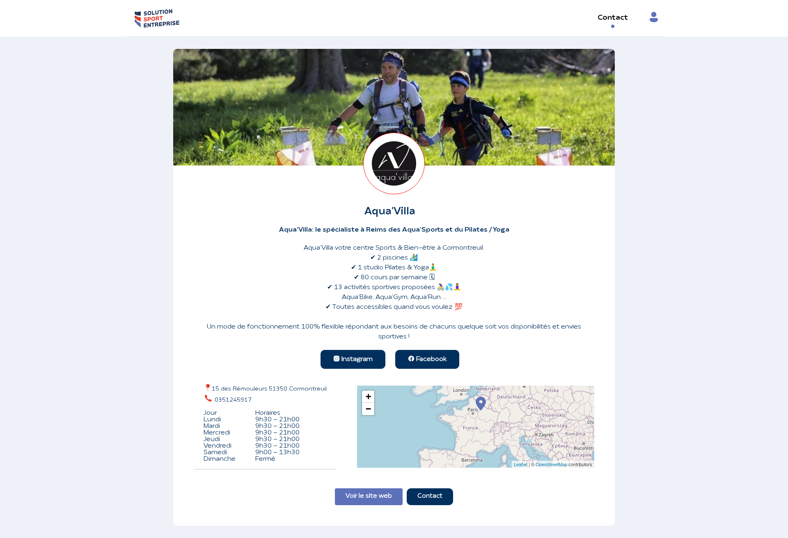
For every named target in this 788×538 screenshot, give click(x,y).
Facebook (431, 359)
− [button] (368, 409)
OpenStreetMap (551, 464)
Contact (613, 18)
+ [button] (368, 396)
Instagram (356, 359)
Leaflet (520, 464)
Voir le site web (369, 496)
